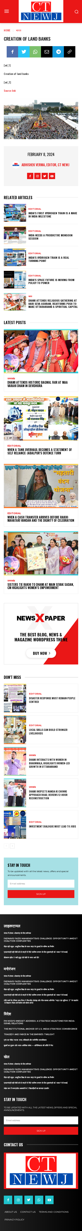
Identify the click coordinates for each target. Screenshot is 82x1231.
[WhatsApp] (35, 51)
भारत (18, 30)
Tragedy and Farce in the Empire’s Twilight (29, 1034)
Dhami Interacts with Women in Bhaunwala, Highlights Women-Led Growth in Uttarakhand (49, 763)
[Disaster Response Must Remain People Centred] (15, 698)
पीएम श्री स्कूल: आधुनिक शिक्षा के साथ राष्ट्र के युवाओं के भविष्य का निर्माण (29, 946)
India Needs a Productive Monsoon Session (50, 236)
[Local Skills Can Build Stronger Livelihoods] (15, 729)
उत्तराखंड (11, 378)
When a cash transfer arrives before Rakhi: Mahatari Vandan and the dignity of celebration (40, 519)
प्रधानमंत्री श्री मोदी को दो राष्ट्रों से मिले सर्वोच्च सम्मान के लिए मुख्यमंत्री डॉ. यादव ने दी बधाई (36, 952)
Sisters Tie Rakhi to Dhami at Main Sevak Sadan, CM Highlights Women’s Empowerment (40, 586)
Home (7, 30)
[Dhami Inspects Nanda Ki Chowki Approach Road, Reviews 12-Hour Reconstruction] (15, 792)
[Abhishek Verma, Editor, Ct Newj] (17, 164)
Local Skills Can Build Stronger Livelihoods (48, 731)
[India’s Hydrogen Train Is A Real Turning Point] (15, 257)
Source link (10, 90)
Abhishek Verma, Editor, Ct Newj (45, 164)
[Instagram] (37, 176)
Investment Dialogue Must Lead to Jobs (52, 826)
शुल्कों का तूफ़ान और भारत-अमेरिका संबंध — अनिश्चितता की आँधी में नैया (28, 1045)
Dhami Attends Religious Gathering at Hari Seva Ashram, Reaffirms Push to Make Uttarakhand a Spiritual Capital (53, 303)
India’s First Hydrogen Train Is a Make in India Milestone (52, 214)
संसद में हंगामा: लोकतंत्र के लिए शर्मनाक (17, 933)
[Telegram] (58, 51)
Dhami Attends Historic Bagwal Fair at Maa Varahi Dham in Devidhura (37, 384)
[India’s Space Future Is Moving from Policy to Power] (15, 280)
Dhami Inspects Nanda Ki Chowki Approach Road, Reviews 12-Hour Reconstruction (48, 794)
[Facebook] (12, 51)
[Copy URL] (69, 51)
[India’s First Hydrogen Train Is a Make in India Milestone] (15, 213)
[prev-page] (6, 846)
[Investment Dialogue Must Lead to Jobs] (15, 824)
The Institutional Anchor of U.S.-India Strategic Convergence (40, 1029)
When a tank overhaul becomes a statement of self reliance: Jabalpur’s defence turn (39, 451)
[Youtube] (52, 176)
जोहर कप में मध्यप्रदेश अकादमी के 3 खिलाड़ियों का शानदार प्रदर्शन (26, 1088)
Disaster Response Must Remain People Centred (52, 699)
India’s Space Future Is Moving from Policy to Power (51, 281)
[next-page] (12, 846)
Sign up (41, 894)
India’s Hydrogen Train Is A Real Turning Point (48, 259)
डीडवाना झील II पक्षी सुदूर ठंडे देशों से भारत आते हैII (21, 957)
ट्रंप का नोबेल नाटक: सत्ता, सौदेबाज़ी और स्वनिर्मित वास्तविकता (25, 1040)
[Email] (46, 51)
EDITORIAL (34, 209)
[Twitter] (24, 51)
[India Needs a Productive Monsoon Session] (15, 235)
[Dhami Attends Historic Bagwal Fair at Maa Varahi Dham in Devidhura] (41, 351)
